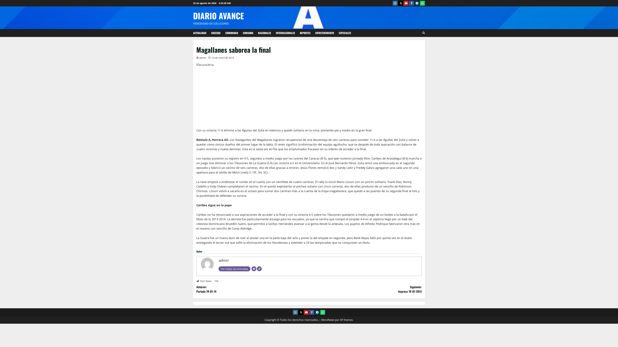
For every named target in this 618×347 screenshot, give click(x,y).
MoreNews (327, 320)
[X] (400, 3)
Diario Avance (218, 16)
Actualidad (199, 33)
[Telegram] (417, 3)
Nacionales (264, 33)
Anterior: (206, 289)
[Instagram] (395, 3)
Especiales (345, 33)
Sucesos (215, 33)
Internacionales (285, 33)
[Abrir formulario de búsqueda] (423, 33)
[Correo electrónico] (254, 268)
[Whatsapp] (422, 3)
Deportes (305, 33)
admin (202, 57)
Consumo (248, 33)
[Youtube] (406, 3)
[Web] (259, 268)
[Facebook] (411, 3)
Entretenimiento (324, 33)
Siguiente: (410, 289)
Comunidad (231, 33)
